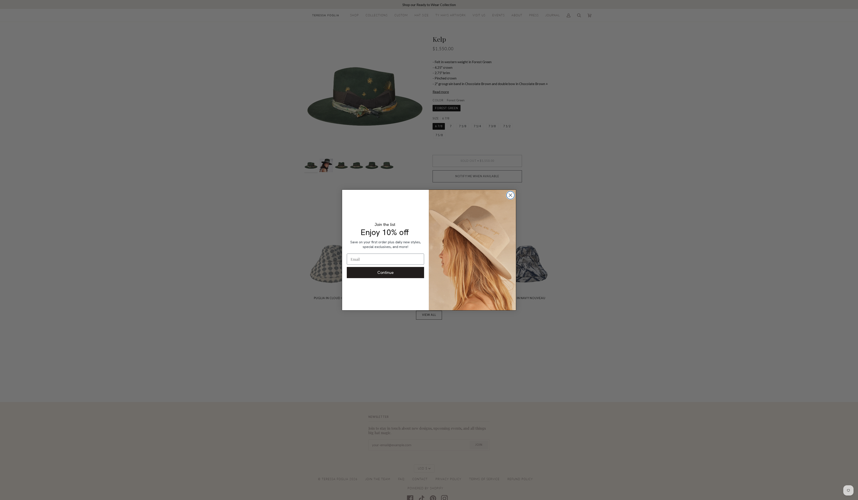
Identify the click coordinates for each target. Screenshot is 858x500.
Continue (385, 272)
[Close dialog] (510, 195)
